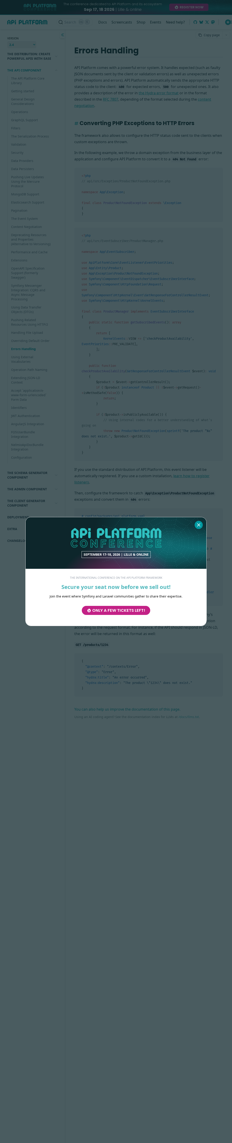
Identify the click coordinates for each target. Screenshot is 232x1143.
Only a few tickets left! (118, 610)
